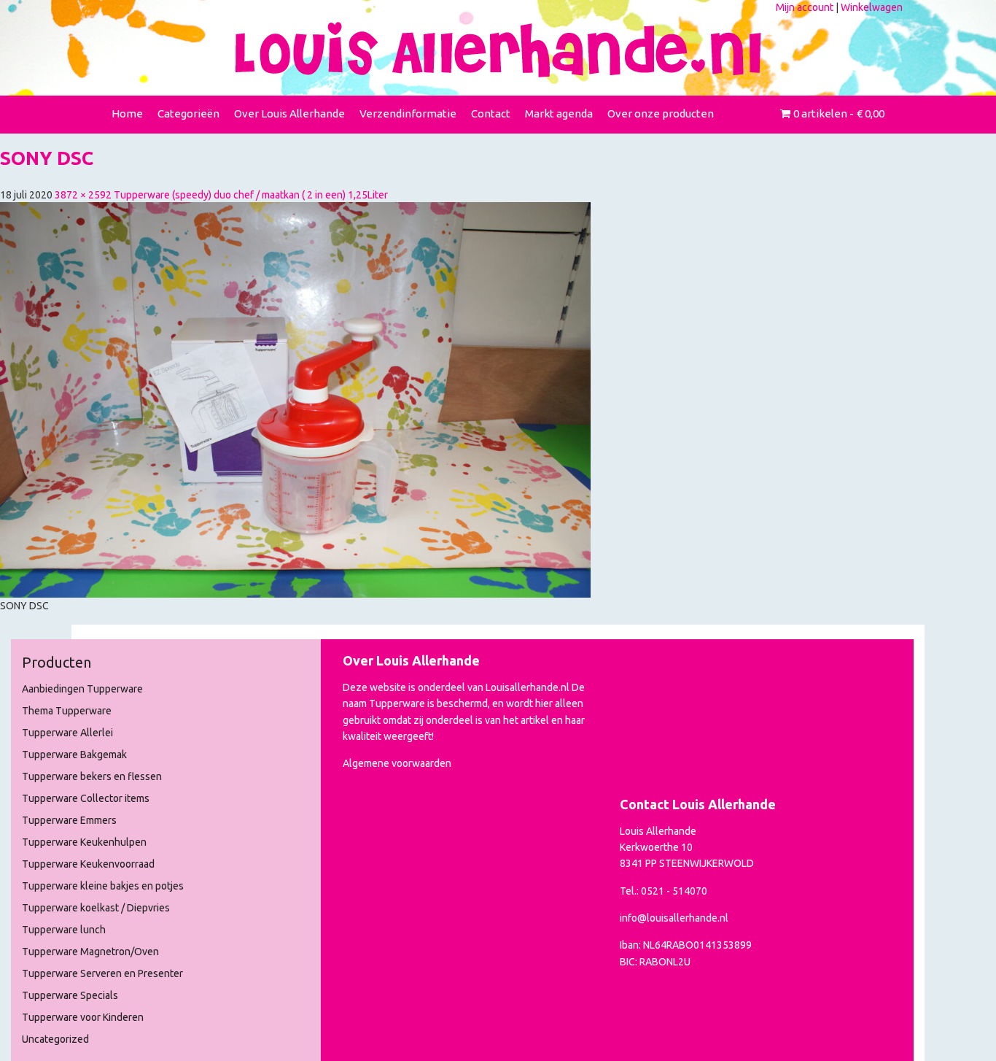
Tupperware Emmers (69, 820)
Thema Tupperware (67, 711)
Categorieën (188, 113)
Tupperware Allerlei (67, 732)
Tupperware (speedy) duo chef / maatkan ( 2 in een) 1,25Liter (251, 195)
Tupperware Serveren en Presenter (102, 973)
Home (127, 113)
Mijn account (804, 7)
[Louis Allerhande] (498, 49)
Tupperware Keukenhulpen (84, 842)
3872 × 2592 (83, 195)
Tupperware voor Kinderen (83, 1017)
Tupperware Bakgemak (74, 754)
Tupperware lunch (64, 929)
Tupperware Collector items (85, 798)
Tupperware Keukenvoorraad (88, 864)
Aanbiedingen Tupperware (82, 689)
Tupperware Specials (70, 995)
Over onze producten (660, 113)
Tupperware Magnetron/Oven (90, 951)
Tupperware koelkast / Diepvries (96, 908)
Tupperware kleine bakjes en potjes (103, 886)
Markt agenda (559, 113)
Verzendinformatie (407, 113)
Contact (490, 113)
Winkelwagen (872, 7)
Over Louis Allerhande (289, 113)
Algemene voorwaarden (397, 763)
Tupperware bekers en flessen (92, 776)
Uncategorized (55, 1039)
